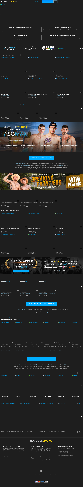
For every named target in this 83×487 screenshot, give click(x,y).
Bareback (50, 350)
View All (18, 55)
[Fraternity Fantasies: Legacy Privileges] (10, 417)
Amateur (35, 350)
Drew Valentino (63, 74)
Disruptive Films (31, 252)
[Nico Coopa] (22, 385)
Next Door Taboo (4, 231)
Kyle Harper (7, 95)
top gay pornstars (47, 452)
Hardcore (2, 349)
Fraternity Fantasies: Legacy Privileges (10, 228)
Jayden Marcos (58, 74)
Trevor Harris (46, 293)
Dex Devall (34, 95)
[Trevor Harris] (65, 385)
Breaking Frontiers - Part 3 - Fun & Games (48, 202)
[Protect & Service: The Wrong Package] (48, 417)
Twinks (9, 350)
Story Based (7, 349)
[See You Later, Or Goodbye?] (29, 417)
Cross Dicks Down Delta (6, 292)
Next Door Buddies (23, 117)
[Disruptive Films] (28, 48)
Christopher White (27, 293)
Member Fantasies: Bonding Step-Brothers (37, 94)
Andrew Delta (3, 293)
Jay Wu (54, 293)
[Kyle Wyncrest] (36, 385)
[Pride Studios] (48, 48)
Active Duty (46, 344)
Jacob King (62, 95)
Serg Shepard (22, 293)
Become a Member (47, 1)
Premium (2, 350)
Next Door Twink (4, 117)
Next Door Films (42, 117)
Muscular (54, 350)
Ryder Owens (30, 74)
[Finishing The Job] (67, 417)
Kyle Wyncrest (30, 95)
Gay (6, 350)
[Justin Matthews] (50, 385)
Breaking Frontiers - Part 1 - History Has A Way (11, 202)
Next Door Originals (32, 75)
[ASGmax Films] (67, 48)
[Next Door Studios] (8, 331)
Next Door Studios (5, 344)
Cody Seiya (7, 203)
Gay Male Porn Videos (47, 450)
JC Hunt (25, 203)
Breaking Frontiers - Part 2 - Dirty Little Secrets (31, 202)
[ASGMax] (9, 1)
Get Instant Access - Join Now (42, 157)
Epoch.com (21, 479)
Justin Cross (7, 293)
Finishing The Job (4, 94)
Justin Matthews (41, 293)
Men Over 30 (58, 231)
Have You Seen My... (24, 292)
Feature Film (65, 349)
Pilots (39, 350)
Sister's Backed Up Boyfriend (62, 94)
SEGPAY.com (49, 479)
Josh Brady (2, 74)
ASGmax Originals (59, 252)
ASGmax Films (61, 344)
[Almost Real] (29, 14)
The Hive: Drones (42, 292)
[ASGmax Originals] (9, 48)
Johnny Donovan (35, 74)
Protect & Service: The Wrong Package (47, 431)
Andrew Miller (41, 203)
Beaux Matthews (7, 74)
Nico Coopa (3, 95)
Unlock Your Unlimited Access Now (41, 359)
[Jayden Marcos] (8, 385)
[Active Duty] (50, 331)
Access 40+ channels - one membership (41, 303)
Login (55, 1)
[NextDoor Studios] (41, 441)
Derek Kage (62, 229)
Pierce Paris (58, 229)
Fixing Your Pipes (59, 228)
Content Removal (64, 479)
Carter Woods (3, 203)
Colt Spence (50, 293)
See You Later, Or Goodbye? (34, 228)
